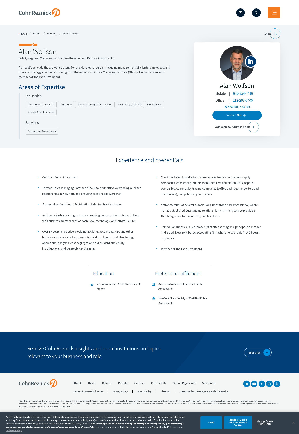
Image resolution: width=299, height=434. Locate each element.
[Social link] (246, 384)
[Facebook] (262, 384)
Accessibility (144, 391)
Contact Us (158, 383)
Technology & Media (130, 104)
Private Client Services (41, 112)
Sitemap (165, 391)
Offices (107, 383)
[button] (272, 33)
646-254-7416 (243, 93)
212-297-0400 (243, 100)
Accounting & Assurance (42, 131)
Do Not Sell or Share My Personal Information (204, 391)
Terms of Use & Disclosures (88, 391)
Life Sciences (154, 104)
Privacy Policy (120, 391)
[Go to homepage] (38, 383)
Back (24, 33)
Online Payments (184, 383)
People (51, 33)
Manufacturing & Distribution (95, 104)
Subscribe (208, 383)
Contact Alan (233, 115)
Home (36, 33)
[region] (149, 423)
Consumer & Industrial (41, 104)
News (92, 383)
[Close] (293, 422)
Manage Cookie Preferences (265, 423)
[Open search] (256, 12)
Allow (211, 422)
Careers (139, 383)
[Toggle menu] (274, 12)
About (77, 383)
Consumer (66, 104)
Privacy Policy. (14, 430)
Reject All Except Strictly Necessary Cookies (238, 422)
